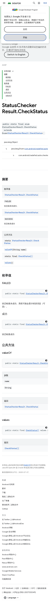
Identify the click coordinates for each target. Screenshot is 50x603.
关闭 (25, 29)
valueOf (8, 249)
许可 (33, 588)
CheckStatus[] (25, 256)
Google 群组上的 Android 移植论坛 (16, 544)
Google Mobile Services (11, 571)
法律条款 (25, 588)
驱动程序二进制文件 (10, 505)
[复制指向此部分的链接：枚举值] (13, 275)
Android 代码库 (8, 484)
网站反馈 (7, 592)
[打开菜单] (4, 3)
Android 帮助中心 (9, 554)
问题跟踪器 (6, 579)
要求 (4, 488)
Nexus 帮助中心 (8, 563)
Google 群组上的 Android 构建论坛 (16, 540)
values (8, 263)
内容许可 (27, 465)
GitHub (5, 509)
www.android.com (9, 567)
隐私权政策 (41, 588)
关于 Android (7, 588)
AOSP (4, 65)
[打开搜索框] (34, 3)
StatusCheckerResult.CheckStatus (25, 133)
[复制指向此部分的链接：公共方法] (16, 345)
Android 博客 (7, 527)
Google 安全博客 (9, 532)
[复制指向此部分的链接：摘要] (10, 179)
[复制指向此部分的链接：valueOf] (14, 353)
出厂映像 (5, 501)
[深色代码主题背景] (46, 290)
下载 (4, 492)
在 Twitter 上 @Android (11, 519)
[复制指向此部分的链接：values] (12, 420)
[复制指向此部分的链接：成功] (9, 314)
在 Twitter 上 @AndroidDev (13, 523)
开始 (25, 37)
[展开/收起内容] (12, 71)
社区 (17, 588)
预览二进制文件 (8, 496)
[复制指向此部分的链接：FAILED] (13, 283)
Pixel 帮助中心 (7, 558)
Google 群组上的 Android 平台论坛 (16, 536)
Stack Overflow (8, 575)
